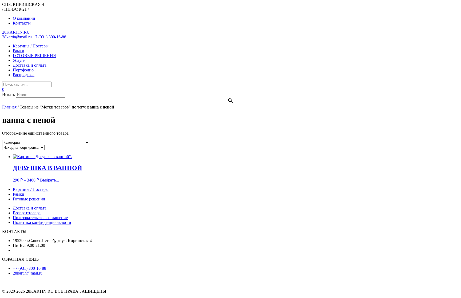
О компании (24, 18)
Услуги (19, 60)
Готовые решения (29, 199)
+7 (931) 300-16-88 (49, 37)
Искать (8, 94)
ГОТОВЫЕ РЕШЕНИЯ (34, 55)
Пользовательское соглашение (40, 217)
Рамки (18, 51)
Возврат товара (27, 213)
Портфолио (23, 70)
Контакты (22, 23)
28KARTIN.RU (16, 32)
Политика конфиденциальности (42, 222)
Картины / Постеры (31, 46)
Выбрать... (49, 180)
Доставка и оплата (29, 65)
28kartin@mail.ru (17, 37)
